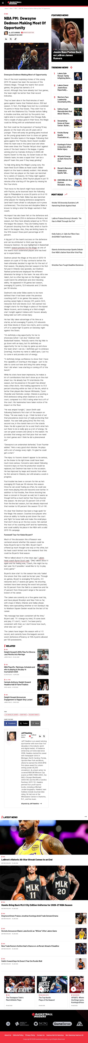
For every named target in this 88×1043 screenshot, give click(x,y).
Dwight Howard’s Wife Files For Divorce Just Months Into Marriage (19, 653)
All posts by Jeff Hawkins (30, 804)
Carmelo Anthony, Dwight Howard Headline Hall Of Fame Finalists (17, 683)
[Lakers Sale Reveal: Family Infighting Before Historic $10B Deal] (78, 76)
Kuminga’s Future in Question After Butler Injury (65, 146)
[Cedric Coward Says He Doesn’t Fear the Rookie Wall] (81, 963)
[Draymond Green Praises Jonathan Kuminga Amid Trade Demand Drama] (81, 918)
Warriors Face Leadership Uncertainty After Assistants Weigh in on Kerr (65, 99)
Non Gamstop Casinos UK (74, 1035)
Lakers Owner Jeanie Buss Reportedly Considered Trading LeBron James (64, 87)
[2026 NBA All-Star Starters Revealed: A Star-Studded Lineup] (78, 183)
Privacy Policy (30, 1035)
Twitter (25, 723)
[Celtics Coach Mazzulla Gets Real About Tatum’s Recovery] (78, 111)
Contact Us (41, 1035)
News (11, 8)
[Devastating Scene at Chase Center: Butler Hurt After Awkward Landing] (78, 123)
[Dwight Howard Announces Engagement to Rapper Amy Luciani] (43, 699)
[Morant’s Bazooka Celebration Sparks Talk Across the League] (78, 171)
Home (6, 8)
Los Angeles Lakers (11, 714)
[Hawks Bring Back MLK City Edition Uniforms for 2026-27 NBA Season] (44, 883)
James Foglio (8, 657)
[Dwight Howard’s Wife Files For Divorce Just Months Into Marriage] (43, 654)
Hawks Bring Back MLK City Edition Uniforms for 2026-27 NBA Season (36, 905)
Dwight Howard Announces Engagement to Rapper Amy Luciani (18, 698)
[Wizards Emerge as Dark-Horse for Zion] (78, 159)
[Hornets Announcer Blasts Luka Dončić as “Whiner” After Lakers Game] (81, 933)
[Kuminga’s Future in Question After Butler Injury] (78, 147)
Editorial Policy (18, 1035)
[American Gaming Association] (22, 1024)
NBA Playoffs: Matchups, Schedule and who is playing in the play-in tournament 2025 (19, 669)
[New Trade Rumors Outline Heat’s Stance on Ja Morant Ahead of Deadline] (81, 948)
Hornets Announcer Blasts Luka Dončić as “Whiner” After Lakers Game (29, 931)
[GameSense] (62, 1024)
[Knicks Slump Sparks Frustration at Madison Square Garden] (78, 135)
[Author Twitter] (11, 39)
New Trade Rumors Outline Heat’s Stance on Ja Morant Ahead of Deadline (30, 946)
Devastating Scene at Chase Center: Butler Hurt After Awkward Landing (65, 123)
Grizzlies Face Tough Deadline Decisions (67, 265)
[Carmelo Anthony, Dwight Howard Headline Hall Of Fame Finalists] (43, 684)
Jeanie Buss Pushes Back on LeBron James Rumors (67, 55)
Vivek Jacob (7, 687)
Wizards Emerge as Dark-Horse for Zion (65, 158)
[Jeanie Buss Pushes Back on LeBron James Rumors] (67, 40)
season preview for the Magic (24, 248)
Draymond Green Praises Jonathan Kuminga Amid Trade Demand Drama (29, 916)
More (37, 723)
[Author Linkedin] (6, 39)
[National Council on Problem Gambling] (40, 1024)
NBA (15, 8)
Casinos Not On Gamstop (55, 1035)
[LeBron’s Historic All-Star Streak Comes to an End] (44, 837)
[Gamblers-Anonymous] (80, 1024)
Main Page (23, 714)
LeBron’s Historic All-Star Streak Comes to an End (26, 859)
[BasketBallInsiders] (15, 2)
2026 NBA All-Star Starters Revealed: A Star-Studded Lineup (65, 182)
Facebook (12, 723)
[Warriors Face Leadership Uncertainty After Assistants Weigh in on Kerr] (78, 100)
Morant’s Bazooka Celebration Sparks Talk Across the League (65, 170)
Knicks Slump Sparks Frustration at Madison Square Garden (64, 135)
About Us (8, 1035)
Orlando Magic (34, 714)
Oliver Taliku (8, 674)
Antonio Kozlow (63, 49)
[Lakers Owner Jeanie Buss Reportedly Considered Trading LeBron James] (78, 88)
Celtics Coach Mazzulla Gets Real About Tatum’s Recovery (65, 111)
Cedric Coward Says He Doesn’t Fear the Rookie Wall (21, 961)
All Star (8, 679)
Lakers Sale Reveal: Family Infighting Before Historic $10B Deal (65, 75)
